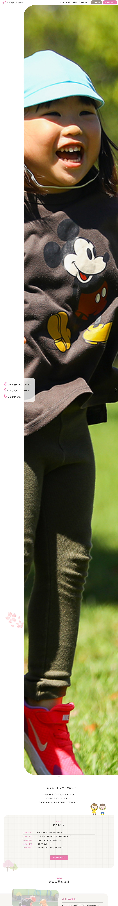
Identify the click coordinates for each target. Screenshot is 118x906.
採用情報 (97, 2)
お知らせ (68, 2)
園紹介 (75, 2)
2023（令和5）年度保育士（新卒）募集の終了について (54, 836)
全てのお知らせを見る (59, 857)
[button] (58, 776)
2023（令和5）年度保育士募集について (49, 840)
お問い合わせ (111, 2)
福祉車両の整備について (45, 844)
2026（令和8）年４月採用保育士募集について (50, 832)
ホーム (62, 2)
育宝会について (84, 2)
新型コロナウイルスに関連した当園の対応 (50, 848)
